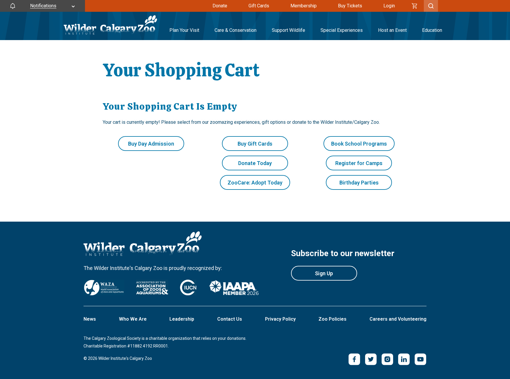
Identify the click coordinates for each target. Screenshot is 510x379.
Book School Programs (359, 144)
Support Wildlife (288, 30)
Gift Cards (259, 6)
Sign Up (324, 273)
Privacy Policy (280, 319)
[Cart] (414, 6)
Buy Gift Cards (255, 144)
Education (432, 30)
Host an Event (392, 30)
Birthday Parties (359, 182)
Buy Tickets (350, 6)
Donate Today (255, 163)
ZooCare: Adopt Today (255, 182)
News (90, 319)
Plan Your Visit (184, 30)
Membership (303, 6)
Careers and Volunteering (398, 319)
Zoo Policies (332, 319)
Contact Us (229, 319)
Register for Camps (358, 163)
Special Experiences (342, 30)
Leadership (181, 319)
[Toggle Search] (431, 6)
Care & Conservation (235, 30)
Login (389, 6)
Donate (219, 6)
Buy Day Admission (151, 144)
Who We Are (133, 319)
